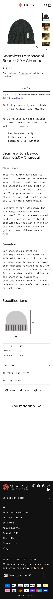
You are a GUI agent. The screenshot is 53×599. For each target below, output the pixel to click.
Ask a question (12, 380)
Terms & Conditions (15, 512)
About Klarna (11, 527)
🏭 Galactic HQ (13, 498)
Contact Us (10, 543)
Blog (5, 548)
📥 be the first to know (19, 559)
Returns (8, 507)
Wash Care (9, 365)
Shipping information (16, 373)
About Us (8, 538)
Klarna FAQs (10, 532)
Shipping (23, 73)
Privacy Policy (13, 517)
